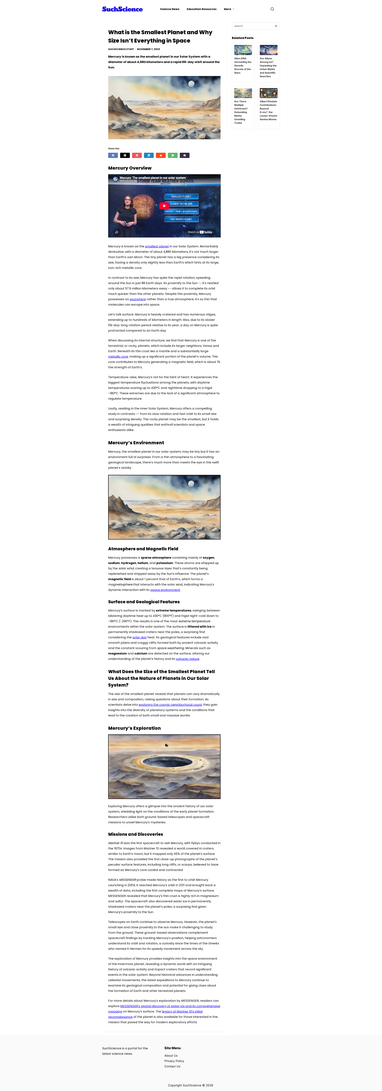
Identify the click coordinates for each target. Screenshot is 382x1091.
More (227, 9)
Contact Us (172, 1066)
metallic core (118, 356)
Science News (169, 9)
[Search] (272, 9)
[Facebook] (113, 155)
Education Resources (202, 9)
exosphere (138, 299)
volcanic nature (187, 659)
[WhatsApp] (173, 155)
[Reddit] (161, 155)
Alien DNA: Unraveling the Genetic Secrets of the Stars (242, 65)
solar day (140, 637)
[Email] (185, 155)
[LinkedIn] (149, 155)
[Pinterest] (137, 155)
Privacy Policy (174, 1061)
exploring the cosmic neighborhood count (170, 705)
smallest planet (157, 246)
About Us (171, 1055)
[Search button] (276, 26)
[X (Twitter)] (125, 155)
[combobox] (252, 26)
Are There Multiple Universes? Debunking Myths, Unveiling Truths (241, 112)
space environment (165, 590)
